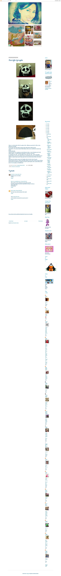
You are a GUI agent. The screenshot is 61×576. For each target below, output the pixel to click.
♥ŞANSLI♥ (13, 174)
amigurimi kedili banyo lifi (49, 143)
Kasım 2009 (49, 136)
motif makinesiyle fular (49, 139)
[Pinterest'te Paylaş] (32, 165)
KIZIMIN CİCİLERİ (46, 368)
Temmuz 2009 (49, 181)
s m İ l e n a (46, 309)
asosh (50, 81)
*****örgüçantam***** (46, 396)
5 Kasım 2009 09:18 (24, 181)
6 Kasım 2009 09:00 (19, 190)
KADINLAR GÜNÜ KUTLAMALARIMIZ (46, 514)
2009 (47, 132)
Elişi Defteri (46, 339)
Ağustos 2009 (49, 178)
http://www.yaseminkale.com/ (15, 181)
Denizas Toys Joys (46, 565)
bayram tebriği (49, 149)
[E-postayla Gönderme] (26, 165)
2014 (47, 125)
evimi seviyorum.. (46, 384)
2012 (47, 128)
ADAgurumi (46, 534)
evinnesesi (46, 459)
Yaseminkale (46, 322)
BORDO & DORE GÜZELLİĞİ (46, 376)
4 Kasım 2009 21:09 (18, 174)
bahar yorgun (13, 190)
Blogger (28, 573)
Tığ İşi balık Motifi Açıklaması (46, 420)
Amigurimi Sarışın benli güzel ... (49, 172)
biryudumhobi (46, 522)
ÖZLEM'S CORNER (46, 491)
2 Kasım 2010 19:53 (16, 196)
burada (12, 162)
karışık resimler (46, 559)
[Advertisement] (25, 217)
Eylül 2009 (48, 176)
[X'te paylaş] (30, 165)
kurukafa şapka (17, 166)
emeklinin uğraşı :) (46, 505)
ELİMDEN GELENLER (46, 412)
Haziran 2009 (49, 183)
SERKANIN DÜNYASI (46, 552)
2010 (47, 131)
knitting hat (13, 166)
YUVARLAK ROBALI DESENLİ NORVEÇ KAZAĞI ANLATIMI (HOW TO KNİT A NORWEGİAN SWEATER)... (46, 353)
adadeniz (46, 296)
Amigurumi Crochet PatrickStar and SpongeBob (46, 482)
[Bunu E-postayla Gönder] (28, 165)
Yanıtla (12, 178)
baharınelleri (46, 427)
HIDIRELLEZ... (46, 498)
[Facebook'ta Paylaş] (31, 165)
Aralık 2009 (49, 134)
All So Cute (46, 473)
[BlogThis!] (29, 165)
